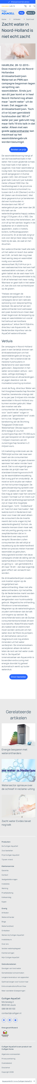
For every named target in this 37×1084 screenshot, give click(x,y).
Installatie (6, 884)
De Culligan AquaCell (10, 846)
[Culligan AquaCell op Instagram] (15, 1020)
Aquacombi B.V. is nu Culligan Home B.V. (17, 1081)
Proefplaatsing (7, 893)
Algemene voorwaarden (11, 1054)
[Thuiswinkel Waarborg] (18, 1033)
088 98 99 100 (8, 1008)
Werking (5, 888)
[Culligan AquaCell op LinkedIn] (9, 1020)
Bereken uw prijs (18, 149)
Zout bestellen (7, 850)
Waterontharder (8, 917)
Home (4, 19)
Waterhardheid (7, 926)
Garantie (5, 870)
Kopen (4, 902)
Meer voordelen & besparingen (13, 991)
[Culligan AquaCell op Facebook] (4, 1020)
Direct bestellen (18, 677)
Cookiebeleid (7, 1063)
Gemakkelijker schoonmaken (13, 973)
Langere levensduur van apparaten (15, 977)
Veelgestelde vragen (9, 879)
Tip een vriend (7, 859)
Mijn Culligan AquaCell (10, 957)
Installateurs (7, 939)
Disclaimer (6, 1067)
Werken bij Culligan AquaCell (13, 935)
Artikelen (17, 19)
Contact (5, 875)
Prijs (21, 13)
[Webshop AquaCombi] (34, 6)
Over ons (5, 944)
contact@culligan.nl (11, 1013)
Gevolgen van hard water (11, 968)
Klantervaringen (8, 953)
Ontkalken (6, 930)
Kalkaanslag (6, 897)
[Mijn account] (30, 6)
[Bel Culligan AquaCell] (25, 6)
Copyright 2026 (8, 1072)
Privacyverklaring (8, 1058)
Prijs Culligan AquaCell (10, 855)
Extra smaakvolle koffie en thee (14, 986)
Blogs (4, 922)
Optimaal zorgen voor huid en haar (15, 982)
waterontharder (19, 131)
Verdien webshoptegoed (11, 948)
